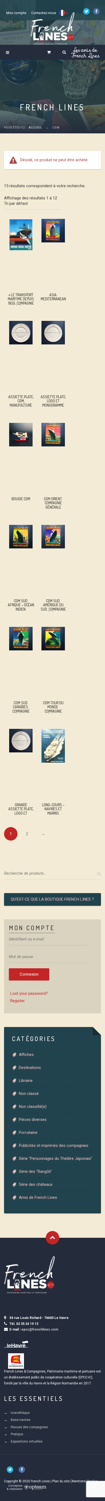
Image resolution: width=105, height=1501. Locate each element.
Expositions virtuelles (27, 1441)
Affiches (26, 1054)
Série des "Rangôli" (35, 1171)
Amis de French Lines (38, 1197)
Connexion (29, 974)
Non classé (29, 1093)
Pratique (17, 1434)
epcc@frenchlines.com (39, 1329)
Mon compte (16, 13)
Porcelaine (28, 1132)
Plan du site (61, 1481)
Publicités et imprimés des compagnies (53, 1145)
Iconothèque (20, 1413)
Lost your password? (29, 993)
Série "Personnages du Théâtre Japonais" (55, 1158)
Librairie (26, 1080)
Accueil (35, 127)
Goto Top (52, 1238)
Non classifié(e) (33, 1106)
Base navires (20, 1420)
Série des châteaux (35, 1184)
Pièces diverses (33, 1119)
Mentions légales (85, 1481)
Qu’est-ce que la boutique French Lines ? (52, 899)
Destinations (30, 1067)
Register (17, 1000)
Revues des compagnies (29, 1427)
